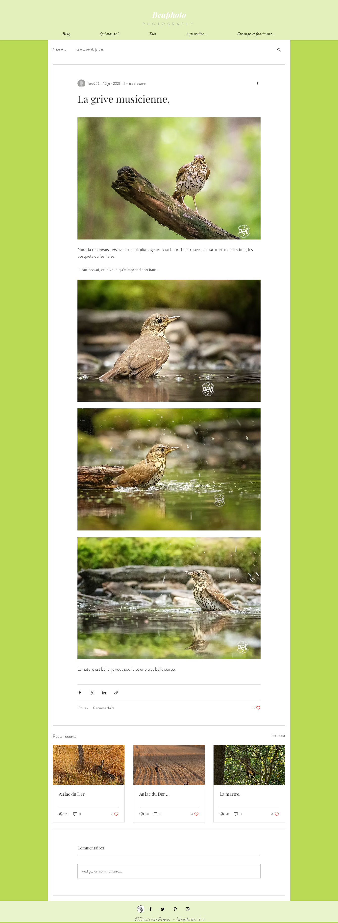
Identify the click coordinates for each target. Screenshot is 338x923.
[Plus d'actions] (258, 83)
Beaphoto (169, 14)
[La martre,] (249, 765)
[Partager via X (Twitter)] (92, 692)
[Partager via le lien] (116, 692)
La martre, (230, 794)
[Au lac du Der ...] (169, 765)
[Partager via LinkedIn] (104, 692)
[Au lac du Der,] (88, 765)
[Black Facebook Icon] (150, 909)
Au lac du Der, (72, 794)
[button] (279, 50)
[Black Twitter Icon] (162, 909)
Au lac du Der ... (154, 794)
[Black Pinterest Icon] (175, 909)
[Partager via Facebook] (79, 692)
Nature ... (59, 49)
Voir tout (279, 735)
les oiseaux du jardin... (90, 49)
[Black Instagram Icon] (187, 909)
